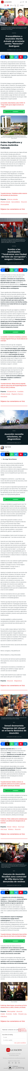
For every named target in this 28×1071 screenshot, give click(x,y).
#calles (15, 1014)
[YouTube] (19, 1063)
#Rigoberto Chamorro (17, 394)
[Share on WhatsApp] (12, 57)
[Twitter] (12, 1063)
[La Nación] (6, 2)
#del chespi (4, 829)
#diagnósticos (18, 681)
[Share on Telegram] (16, 57)
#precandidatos (15, 202)
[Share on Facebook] (3, 57)
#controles (9, 1014)
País (14, 722)
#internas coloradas (12, 199)
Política (14, 246)
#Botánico (11, 829)
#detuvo (14, 827)
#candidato (20, 391)
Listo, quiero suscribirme (20, 1042)
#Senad (9, 827)
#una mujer (21, 827)
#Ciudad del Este (11, 391)
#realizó (3, 1014)
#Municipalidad (11, 1011)
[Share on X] (7, 57)
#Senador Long (22, 1014)
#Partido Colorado (5, 202)
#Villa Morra (4, 1016)
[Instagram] (16, 1063)
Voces (14, 430)
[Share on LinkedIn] (25, 57)
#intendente (4, 396)
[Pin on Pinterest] (20, 57)
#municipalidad (5, 204)
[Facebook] (9, 1063)
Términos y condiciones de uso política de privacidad (14, 1058)
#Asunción (24, 202)
